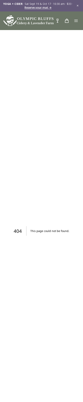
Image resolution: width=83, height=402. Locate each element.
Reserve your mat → (38, 7)
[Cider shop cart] (57, 21)
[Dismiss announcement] (77, 5)
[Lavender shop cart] (67, 21)
